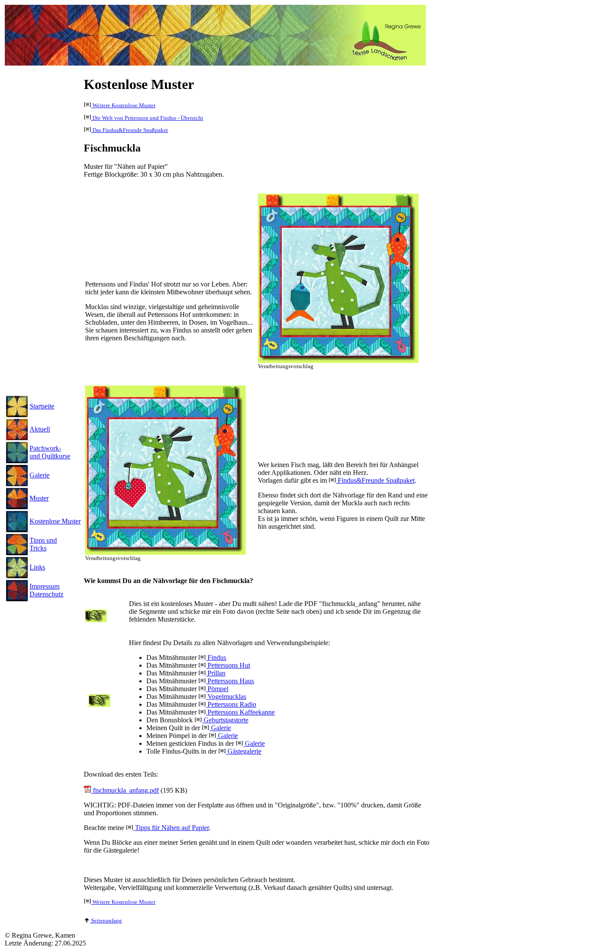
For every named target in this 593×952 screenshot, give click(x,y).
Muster (39, 498)
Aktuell (40, 429)
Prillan (215, 673)
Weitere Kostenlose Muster (123, 105)
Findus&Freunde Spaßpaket (375, 480)
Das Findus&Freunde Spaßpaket (129, 130)
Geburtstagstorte (225, 720)
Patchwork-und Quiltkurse (50, 452)
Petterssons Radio (231, 704)
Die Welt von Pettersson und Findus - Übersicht (147, 118)
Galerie (39, 475)
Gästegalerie (243, 751)
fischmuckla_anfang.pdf (125, 790)
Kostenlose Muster (55, 521)
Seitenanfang (106, 921)
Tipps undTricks (43, 544)
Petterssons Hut (228, 665)
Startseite (42, 406)
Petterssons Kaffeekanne (240, 712)
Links (37, 567)
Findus (216, 657)
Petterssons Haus (230, 681)
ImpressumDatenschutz (46, 590)
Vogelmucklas (226, 696)
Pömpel (217, 688)
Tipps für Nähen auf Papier (171, 827)
